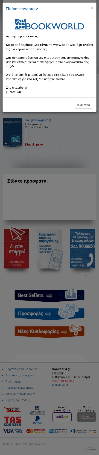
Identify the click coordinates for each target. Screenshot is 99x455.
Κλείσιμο (83, 105)
